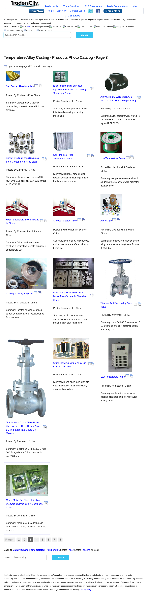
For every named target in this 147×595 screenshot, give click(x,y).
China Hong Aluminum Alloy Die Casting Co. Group (69, 365)
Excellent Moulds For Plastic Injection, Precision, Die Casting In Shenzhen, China (70, 89)
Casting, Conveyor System (19, 293)
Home (51, 11)
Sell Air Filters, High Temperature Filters (63, 157)
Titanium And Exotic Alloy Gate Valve (116, 305)
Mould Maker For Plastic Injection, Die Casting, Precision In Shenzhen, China (24, 504)
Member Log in (77, 11)
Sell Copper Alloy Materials (20, 86)
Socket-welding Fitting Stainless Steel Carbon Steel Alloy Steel (22, 160)
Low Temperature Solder (112, 158)
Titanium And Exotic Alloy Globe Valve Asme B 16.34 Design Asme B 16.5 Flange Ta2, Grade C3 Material (23, 428)
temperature (54, 550)
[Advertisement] (73, 47)
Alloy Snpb (106, 220)
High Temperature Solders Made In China (22, 221)
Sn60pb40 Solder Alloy (65, 220)
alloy (71, 550)
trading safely (85, 590)
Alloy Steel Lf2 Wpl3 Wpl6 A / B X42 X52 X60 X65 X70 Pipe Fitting (118, 99)
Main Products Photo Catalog (29, 550)
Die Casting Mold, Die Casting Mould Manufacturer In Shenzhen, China (70, 296)
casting (86, 550)
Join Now (61, 11)
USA (28, 27)
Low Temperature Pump (112, 377)
